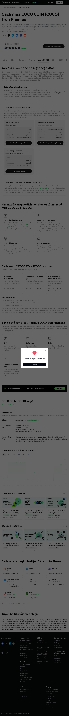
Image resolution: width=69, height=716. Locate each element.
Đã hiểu (34, 364)
